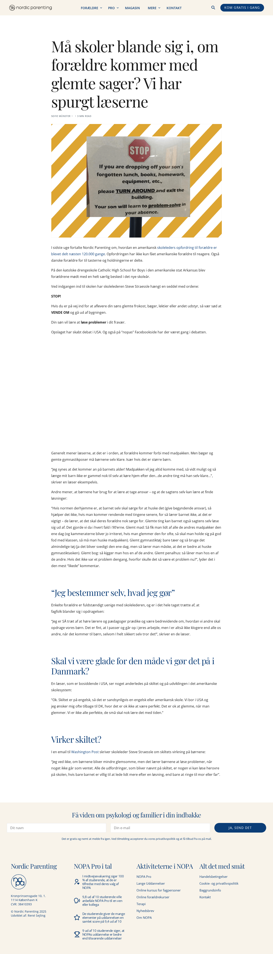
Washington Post (85, 752)
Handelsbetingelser (213, 876)
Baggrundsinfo (210, 890)
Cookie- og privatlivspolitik (218, 883)
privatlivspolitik (165, 839)
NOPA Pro (143, 876)
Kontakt (205, 897)
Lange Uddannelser (150, 883)
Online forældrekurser (152, 897)
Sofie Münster (61, 116)
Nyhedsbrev (145, 911)
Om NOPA (144, 917)
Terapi (141, 904)
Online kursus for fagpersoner (158, 890)
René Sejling (36, 915)
